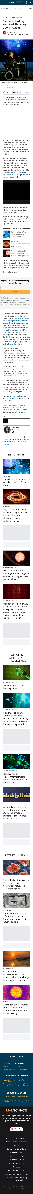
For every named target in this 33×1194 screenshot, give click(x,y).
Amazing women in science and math (23, 1079)
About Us (17, 1145)
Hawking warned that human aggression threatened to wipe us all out (16, 320)
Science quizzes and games (9, 1097)
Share (7, 92)
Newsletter (27, 92)
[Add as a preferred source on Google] (16, 1129)
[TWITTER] (13, 432)
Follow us (17, 92)
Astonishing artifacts (23, 1069)
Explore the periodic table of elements (9, 1084)
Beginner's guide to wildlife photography (23, 1097)
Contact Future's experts (16, 1142)
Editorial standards (16, 1170)
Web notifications (16, 1163)
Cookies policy (16, 1156)
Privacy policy (16, 1153)
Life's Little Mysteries (9, 1067)
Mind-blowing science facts (23, 1100)
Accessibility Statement (16, 1138)
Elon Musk (6, 337)
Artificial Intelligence (17, 17)
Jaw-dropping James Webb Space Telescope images (10, 1080)
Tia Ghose (12, 32)
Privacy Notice (23, 298)
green (5, 421)
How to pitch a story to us (16, 1174)
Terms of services (21, 297)
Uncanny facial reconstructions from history (23, 1085)
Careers (16, 1167)
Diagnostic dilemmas (9, 1069)
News (26, 34)
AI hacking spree (16, 8)
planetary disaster (9, 152)
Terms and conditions (16, 1149)
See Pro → (20, 2)
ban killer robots (15, 344)
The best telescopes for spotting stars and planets (10, 1101)
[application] (16, 190)
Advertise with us (16, 1160)
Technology (5, 17)
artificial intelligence (12, 330)
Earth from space (23, 1067)
